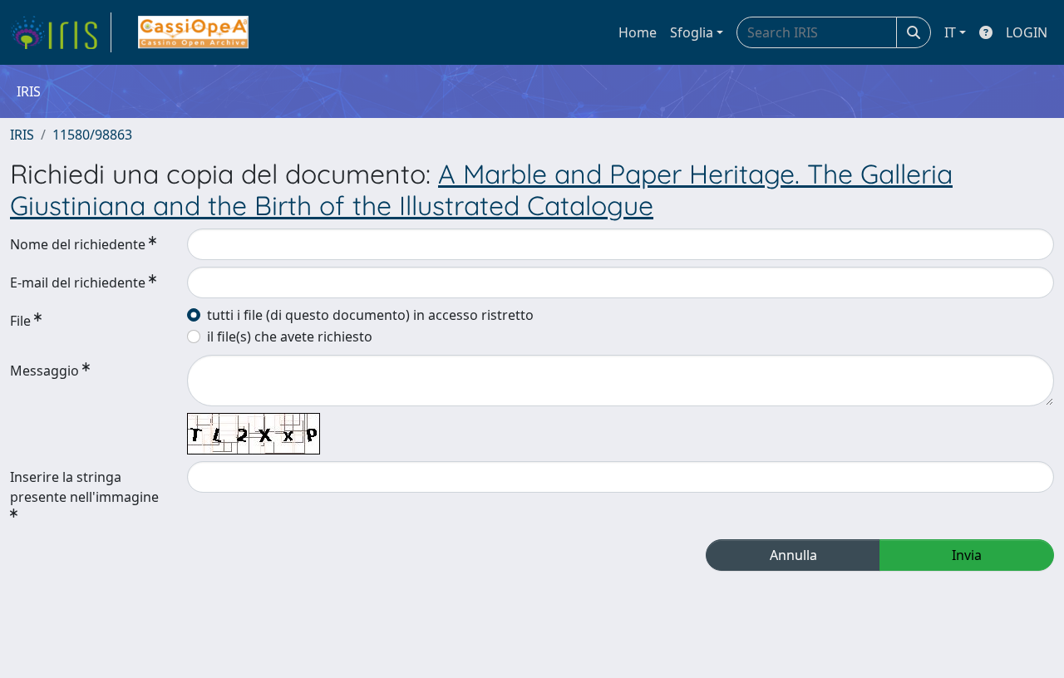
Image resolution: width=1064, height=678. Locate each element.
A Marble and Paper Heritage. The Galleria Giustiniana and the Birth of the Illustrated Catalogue (481, 189)
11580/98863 (92, 134)
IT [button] (950, 32)
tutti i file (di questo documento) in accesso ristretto (370, 315)
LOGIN (1026, 32)
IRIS (22, 134)
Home (637, 32)
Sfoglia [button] (691, 32)
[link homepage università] (193, 32)
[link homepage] (60, 32)
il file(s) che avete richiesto (289, 336)
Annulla (793, 555)
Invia (967, 555)
